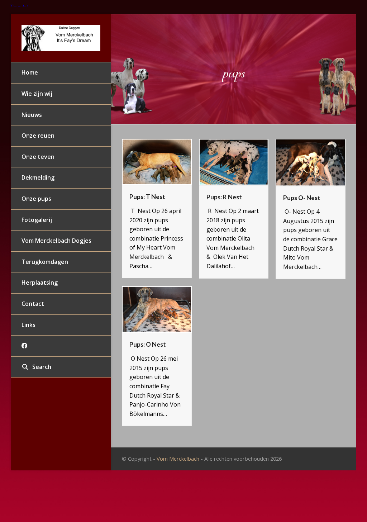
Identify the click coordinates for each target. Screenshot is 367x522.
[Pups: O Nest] (157, 309)
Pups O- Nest (301, 197)
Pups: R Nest (224, 197)
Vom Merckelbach (178, 458)
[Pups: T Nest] (157, 161)
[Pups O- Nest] (310, 162)
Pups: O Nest (147, 344)
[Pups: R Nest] (234, 161)
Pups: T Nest (147, 196)
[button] (61, 367)
